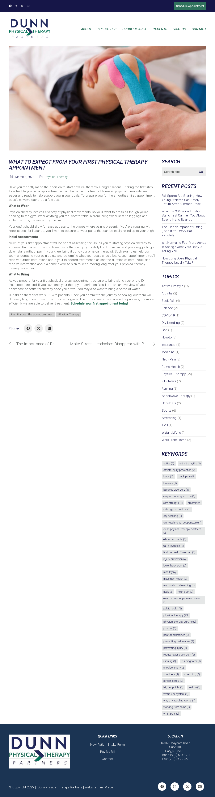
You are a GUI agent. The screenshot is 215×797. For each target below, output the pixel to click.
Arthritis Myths (190, 463)
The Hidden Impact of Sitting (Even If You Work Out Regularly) (182, 231)
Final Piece (105, 787)
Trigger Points (173, 687)
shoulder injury (174, 667)
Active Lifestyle (172, 286)
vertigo (194, 687)
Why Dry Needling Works (179, 700)
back (168, 476)
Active (168, 463)
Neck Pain (169, 359)
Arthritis (167, 293)
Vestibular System (175, 694)
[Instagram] (174, 786)
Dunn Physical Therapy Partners (182, 530)
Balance (167, 308)
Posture (169, 628)
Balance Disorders (176, 489)
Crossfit (194, 502)
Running (167, 388)
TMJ (165, 425)
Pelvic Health (171, 367)
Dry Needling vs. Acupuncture (182, 522)
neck (168, 591)
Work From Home (174, 440)
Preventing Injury (175, 647)
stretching (192, 674)
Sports (166, 410)
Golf (164, 330)
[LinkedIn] (49, 328)
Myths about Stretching (179, 585)
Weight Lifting (171, 432)
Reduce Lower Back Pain (179, 654)
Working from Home (176, 707)
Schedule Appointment (190, 6)
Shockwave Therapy (176, 396)
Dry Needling (171, 323)
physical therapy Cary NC (179, 621)
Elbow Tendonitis (174, 539)
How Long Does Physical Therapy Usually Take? (179, 260)
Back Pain (168, 301)
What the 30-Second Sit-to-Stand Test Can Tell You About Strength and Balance (183, 215)
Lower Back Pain (174, 565)
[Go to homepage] (30, 29)
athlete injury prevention (179, 470)
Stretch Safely (173, 680)
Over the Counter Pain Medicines (181, 600)
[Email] (200, 786)
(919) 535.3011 (180, 755)
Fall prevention (173, 545)
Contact (107, 759)
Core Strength (173, 502)
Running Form (191, 661)
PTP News (169, 381)
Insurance (169, 345)
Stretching (169, 418)
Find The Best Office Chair (179, 552)
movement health (175, 578)
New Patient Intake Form (107, 744)
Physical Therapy (56, 177)
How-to (167, 337)
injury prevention (174, 559)
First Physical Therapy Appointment (32, 314)
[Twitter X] (38, 328)
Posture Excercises (176, 634)
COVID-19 (168, 315)
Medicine (168, 352)
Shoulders (169, 403)
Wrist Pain (171, 713)
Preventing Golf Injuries (178, 641)
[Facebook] (28, 328)
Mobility (169, 572)
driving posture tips (176, 509)
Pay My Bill (107, 752)
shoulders (171, 674)
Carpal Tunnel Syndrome (179, 496)
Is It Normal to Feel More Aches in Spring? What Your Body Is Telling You (184, 247)
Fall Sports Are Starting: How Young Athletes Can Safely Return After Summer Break (182, 200)
